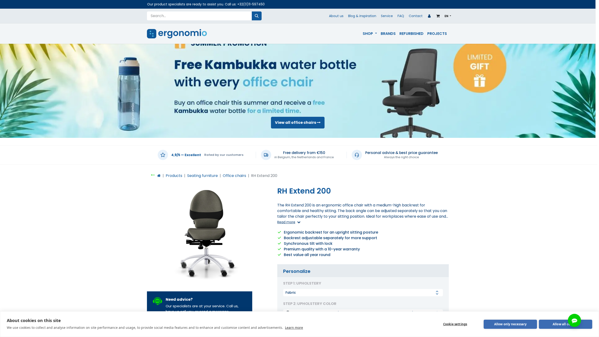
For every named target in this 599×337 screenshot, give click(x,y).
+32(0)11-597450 (251, 4)
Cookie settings (455, 324)
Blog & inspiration (362, 16)
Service (387, 16)
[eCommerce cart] (438, 16)
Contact (416, 16)
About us (336, 16)
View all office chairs (296, 122)
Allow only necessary (510, 324)
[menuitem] (370, 33)
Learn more (294, 327)
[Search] (257, 15)
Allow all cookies (565, 324)
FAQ (401, 16)
